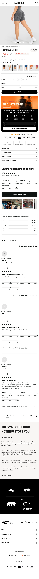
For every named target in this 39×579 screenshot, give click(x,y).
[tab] (25, 246)
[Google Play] (26, 555)
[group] (19, 173)
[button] (7, 204)
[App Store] (13, 555)
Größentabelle (33, 76)
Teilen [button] (26, 295)
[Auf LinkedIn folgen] (36, 522)
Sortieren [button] (4, 240)
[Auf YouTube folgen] (29, 522)
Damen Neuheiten (5, 46)
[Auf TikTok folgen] (33, 522)
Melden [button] (22, 295)
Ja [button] (19, 295)
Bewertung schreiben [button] (19, 194)
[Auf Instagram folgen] (25, 522)
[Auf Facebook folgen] (22, 522)
